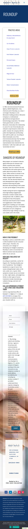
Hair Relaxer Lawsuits (13, 54)
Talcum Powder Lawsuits (14, 79)
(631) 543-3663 (7, 296)
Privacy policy (16, 527)
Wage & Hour (10, 73)
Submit (16, 428)
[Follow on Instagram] (19, 492)
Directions (14, 473)
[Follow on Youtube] (14, 492)
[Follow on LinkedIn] (10, 492)
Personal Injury (11, 60)
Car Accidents (10, 43)
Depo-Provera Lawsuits (13, 49)
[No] (26, 525)
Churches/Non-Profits (13, 90)
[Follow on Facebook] (6, 492)
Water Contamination (13, 85)
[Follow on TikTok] (23, 492)
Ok (10, 527)
